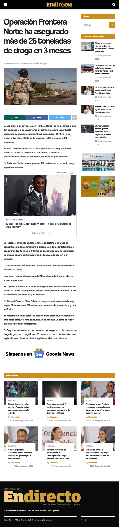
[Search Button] (112, 25)
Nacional (25, 63)
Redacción (15, 417)
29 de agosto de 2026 (23, 420)
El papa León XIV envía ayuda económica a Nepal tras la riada (104, 90)
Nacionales (34, 63)
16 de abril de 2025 (11, 63)
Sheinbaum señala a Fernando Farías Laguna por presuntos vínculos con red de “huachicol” (97, 454)
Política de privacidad (23, 520)
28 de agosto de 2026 (62, 420)
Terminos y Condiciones (43, 520)
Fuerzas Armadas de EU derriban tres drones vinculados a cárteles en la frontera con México (58, 408)
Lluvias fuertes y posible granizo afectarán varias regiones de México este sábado (103, 131)
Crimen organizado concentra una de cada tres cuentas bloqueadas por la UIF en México (20, 454)
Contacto (7, 520)
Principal (43, 63)
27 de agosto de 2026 (101, 466)
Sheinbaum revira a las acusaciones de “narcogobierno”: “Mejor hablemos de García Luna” (58, 454)
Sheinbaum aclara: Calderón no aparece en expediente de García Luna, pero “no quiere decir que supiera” (98, 408)
